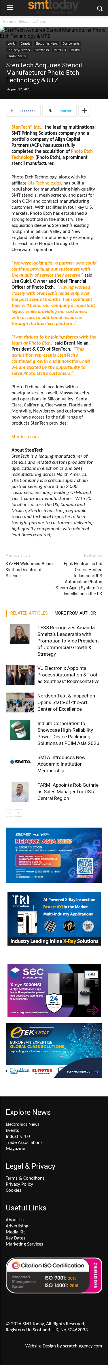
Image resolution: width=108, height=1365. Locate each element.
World (12, 43)
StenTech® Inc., (27, 127)
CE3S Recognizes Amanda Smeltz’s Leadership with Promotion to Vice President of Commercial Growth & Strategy (68, 641)
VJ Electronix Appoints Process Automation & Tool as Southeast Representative (68, 674)
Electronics (42, 50)
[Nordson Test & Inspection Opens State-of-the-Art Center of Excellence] (20, 702)
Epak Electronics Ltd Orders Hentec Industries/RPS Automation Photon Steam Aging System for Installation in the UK (79, 578)
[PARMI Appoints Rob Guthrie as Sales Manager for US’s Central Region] (20, 792)
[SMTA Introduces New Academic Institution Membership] (20, 764)
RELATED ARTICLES (29, 613)
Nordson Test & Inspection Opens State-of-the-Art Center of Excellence (66, 702)
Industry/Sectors (19, 50)
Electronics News (32, 21)
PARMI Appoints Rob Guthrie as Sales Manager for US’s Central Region (67, 791)
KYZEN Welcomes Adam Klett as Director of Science (29, 569)
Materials (60, 50)
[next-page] (18, 813)
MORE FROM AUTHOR (75, 613)
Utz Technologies (44, 183)
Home (8, 21)
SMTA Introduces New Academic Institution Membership (61, 763)
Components (70, 43)
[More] (84, 111)
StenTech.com (25, 436)
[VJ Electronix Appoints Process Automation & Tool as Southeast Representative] (20, 675)
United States (17, 56)
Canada (25, 43)
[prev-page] (9, 813)
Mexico (75, 50)
